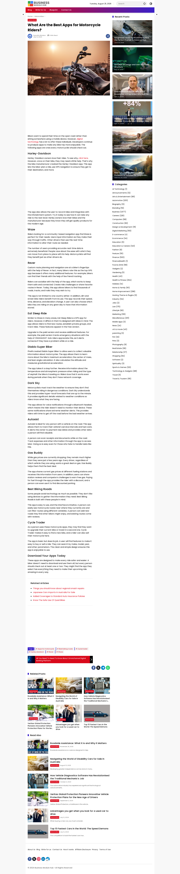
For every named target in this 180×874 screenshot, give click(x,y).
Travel (115, 375)
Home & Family (118, 288)
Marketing (116, 314)
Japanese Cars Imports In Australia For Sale (54, 592)
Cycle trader (83, 649)
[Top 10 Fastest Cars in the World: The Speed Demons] (97, 713)
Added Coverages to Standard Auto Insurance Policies (59, 596)
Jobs (114, 303)
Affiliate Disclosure (83, 849)
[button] (144, 4)
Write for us (46, 849)
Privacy (95, 849)
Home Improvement (121, 291)
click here (83, 158)
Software (116, 360)
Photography (117, 344)
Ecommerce (117, 238)
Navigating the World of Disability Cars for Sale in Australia (67, 698)
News (114, 325)
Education (116, 242)
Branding (116, 208)
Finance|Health (118, 261)
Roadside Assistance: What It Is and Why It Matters (41, 697)
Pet (113, 337)
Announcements (119, 193)
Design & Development (122, 227)
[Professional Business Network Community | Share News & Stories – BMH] (39, 3)
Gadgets (116, 269)
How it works (68, 849)
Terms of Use (105, 849)
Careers (115, 215)
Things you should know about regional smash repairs (58, 588)
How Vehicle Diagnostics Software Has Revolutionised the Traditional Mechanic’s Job (97, 698)
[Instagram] (39, 859)
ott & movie (117, 329)
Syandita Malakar (39, 35)
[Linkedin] (43, 859)
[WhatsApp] (108, 668)
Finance (115, 257)
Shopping (116, 356)
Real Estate (117, 348)
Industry (115, 299)
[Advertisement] (17, 49)
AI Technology (118, 189)
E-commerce (118, 234)
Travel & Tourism (119, 379)
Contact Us (57, 849)
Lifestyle (115, 310)
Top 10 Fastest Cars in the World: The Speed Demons (95, 725)
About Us (31, 849)
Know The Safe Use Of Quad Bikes (49, 600)
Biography (116, 204)
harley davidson (37, 652)
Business (116, 212)
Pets (114, 341)
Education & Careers (121, 246)
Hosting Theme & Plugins (123, 295)
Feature (115, 253)
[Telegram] (103, 668)
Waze (60, 652)
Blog (38, 849)
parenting (116, 333)
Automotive (32, 20)
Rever (51, 652)
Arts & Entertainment (121, 197)
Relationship (117, 352)
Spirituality (116, 363)
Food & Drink (117, 265)
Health (115, 276)
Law (114, 306)
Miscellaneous (118, 318)
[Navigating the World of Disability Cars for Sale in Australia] (69, 685)
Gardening (116, 272)
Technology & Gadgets (122, 371)
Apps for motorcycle (46, 649)
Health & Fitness (119, 280)
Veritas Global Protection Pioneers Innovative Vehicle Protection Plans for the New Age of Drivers (40, 726)
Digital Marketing (119, 231)
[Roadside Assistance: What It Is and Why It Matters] (41, 685)
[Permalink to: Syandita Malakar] (30, 36)
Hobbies (115, 284)
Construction (118, 223)
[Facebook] (93, 668)
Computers (117, 219)
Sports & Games (119, 367)
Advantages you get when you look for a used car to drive (67, 726)
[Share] (108, 36)
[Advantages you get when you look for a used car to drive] (69, 713)
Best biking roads (66, 649)
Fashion (115, 250)
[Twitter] (98, 668)
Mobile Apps (117, 322)
